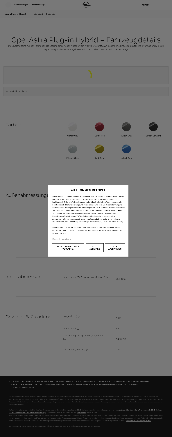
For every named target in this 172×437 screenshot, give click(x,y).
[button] (68, 247)
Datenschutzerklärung (61, 239)
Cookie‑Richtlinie (74, 230)
